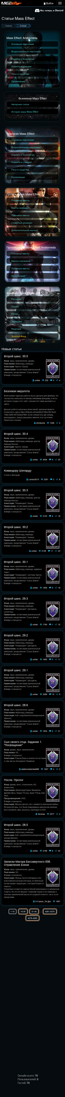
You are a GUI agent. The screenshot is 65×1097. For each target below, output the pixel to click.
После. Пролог (14, 780)
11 (51, 550)
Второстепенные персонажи (26, 51)
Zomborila (40, 422)
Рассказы (16, 298)
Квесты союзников (20, 260)
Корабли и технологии (22, 58)
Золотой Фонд (18, 336)
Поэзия (15, 306)
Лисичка (41, 814)
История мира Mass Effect (24, 111)
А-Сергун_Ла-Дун (43, 901)
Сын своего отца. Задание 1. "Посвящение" (23, 743)
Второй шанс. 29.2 (16, 635)
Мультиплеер (18, 275)
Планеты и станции (21, 66)
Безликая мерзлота (17, 391)
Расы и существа (20, 73)
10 (53, 694)
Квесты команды (19, 207)
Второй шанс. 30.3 (16, 490)
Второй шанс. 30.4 (16, 433)
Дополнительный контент (24, 230)
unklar (37, 380)
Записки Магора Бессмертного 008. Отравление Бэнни (27, 863)
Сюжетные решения (21, 222)
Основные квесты (20, 200)
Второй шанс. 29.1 (16, 670)
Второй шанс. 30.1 (16, 562)
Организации (18, 81)
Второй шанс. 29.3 (16, 598)
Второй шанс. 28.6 (16, 705)
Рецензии (16, 328)
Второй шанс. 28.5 (16, 825)
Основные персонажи (22, 44)
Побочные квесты (20, 215)
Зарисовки (16, 321)
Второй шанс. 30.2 (16, 527)
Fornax (14, 313)
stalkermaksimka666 (30, 769)
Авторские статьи (20, 104)
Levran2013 (34, 479)
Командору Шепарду (17, 470)
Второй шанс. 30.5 (16, 356)
